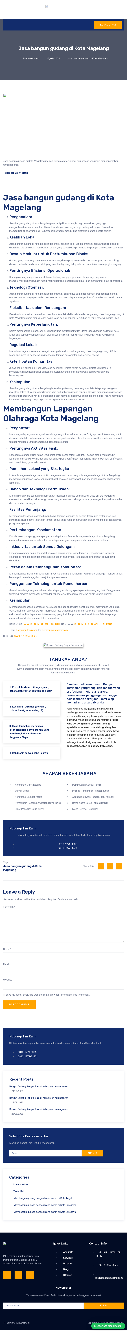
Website (7, 980)
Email (7, 964)
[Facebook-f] (7, 1275)
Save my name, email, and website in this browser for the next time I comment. (48, 995)
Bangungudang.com (26, 630)
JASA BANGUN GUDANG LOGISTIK (42, 624)
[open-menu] (6, 25)
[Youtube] (30, 1275)
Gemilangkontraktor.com (55, 630)
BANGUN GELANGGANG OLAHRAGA (92, 624)
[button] (63, 179)
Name (7, 949)
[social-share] (101, 866)
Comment (9, 907)
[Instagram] (18, 1275)
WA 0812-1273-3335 (25, 636)
